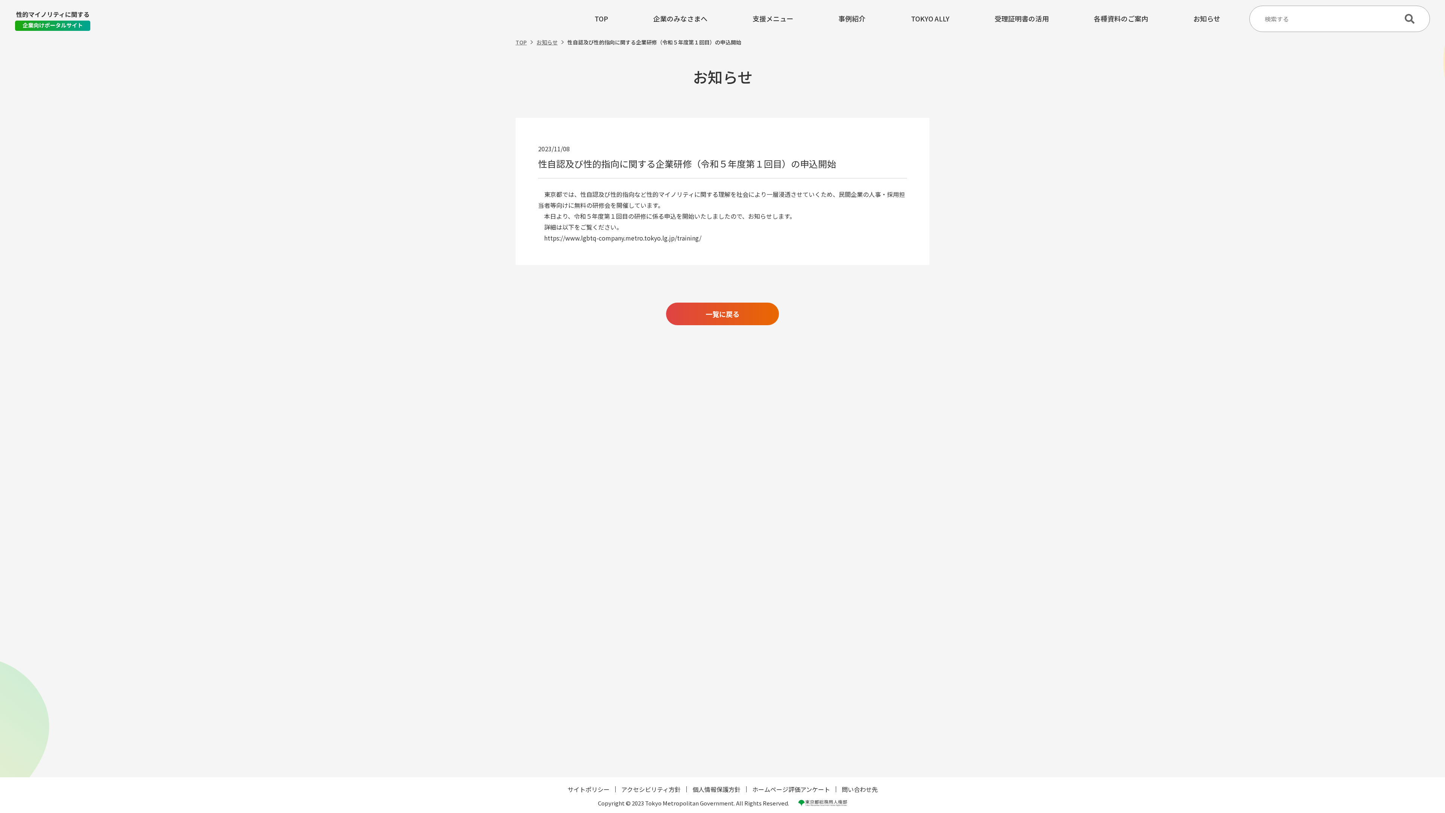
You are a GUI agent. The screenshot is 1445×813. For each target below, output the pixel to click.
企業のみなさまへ (680, 19)
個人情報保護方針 (716, 789)
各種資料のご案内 (1121, 19)
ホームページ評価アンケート (791, 789)
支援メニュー (773, 19)
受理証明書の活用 (1022, 19)
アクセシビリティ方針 (651, 789)
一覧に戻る (722, 314)
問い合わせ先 (860, 789)
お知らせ (1206, 19)
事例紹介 (851, 19)
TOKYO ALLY (930, 19)
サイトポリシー (588, 789)
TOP (601, 19)
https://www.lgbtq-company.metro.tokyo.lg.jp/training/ (619, 237)
